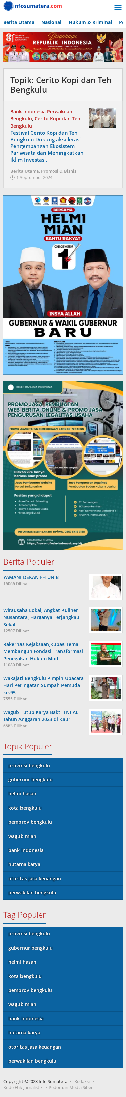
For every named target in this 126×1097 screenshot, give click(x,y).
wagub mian (22, 836)
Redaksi (82, 1081)
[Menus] (118, 8)
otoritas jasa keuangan (34, 878)
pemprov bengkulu (30, 822)
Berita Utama (24, 171)
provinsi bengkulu (29, 765)
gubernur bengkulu (30, 779)
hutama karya (24, 864)
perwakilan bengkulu (32, 892)
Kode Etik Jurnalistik (23, 1087)
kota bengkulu (25, 808)
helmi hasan (22, 793)
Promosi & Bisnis (58, 171)
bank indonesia (26, 850)
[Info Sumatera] (33, 5)
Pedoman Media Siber (71, 1087)
